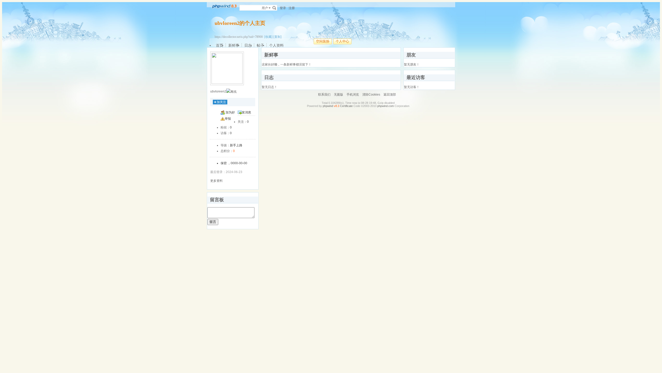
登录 (283, 8)
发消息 (246, 112)
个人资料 (276, 45)
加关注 (221, 102)
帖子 (260, 45)
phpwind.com (385, 105)
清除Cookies (371, 94)
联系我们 (324, 94)
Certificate (346, 105)
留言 (212, 222)
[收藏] (268, 37)
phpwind (328, 105)
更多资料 (216, 181)
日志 (248, 45)
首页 (219, 45)
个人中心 (342, 41)
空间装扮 (322, 41)
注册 (292, 8)
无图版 (338, 94)
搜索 (274, 7)
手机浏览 (353, 94)
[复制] (277, 37)
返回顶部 (389, 94)
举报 (228, 118)
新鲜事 (233, 45)
